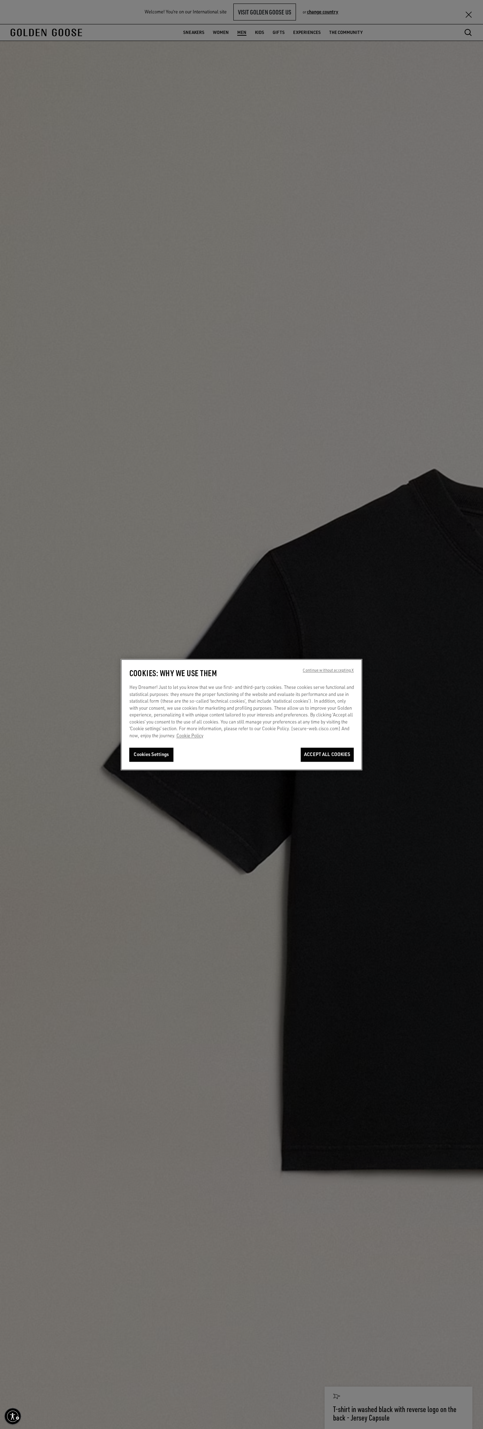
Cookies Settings (151, 754)
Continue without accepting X (328, 670)
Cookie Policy (189, 735)
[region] (241, 714)
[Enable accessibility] (12, 1416)
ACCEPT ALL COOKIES (327, 754)
